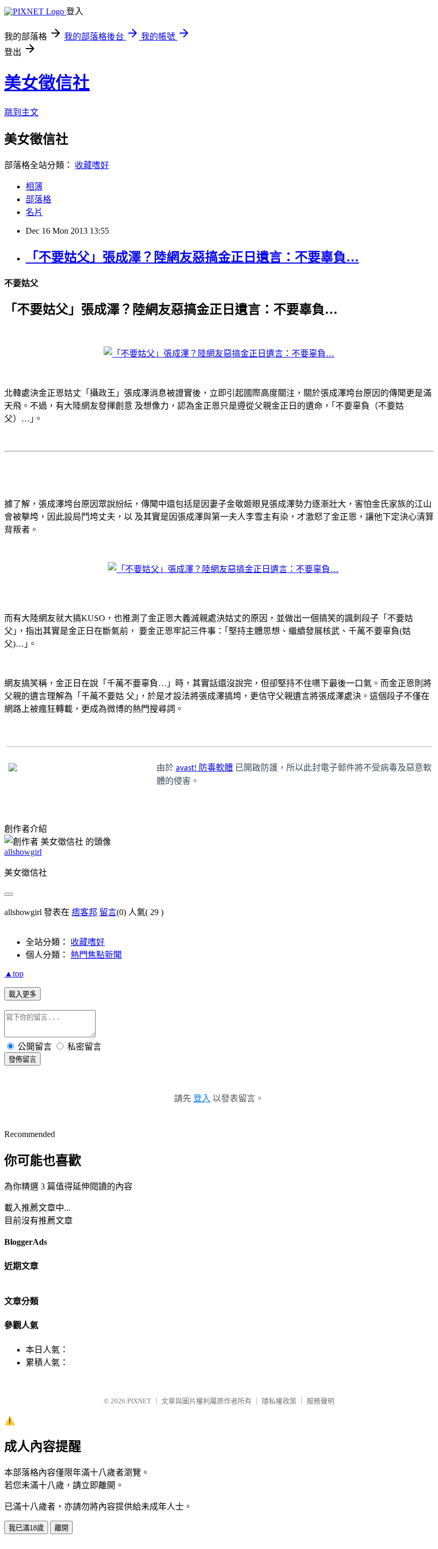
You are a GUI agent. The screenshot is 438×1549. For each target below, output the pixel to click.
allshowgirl (23, 851)
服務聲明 (320, 1401)
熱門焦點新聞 (96, 954)
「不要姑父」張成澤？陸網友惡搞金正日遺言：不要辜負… (192, 257)
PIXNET (139, 1401)
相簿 (34, 186)
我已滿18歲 (26, 1528)
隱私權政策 (279, 1401)
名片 (34, 212)
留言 (107, 912)
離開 (61, 1528)
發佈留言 (22, 1059)
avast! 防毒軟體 (204, 768)
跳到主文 (21, 112)
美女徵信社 (47, 82)
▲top (14, 973)
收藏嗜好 (92, 165)
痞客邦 (84, 912)
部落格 (38, 199)
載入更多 (22, 994)
